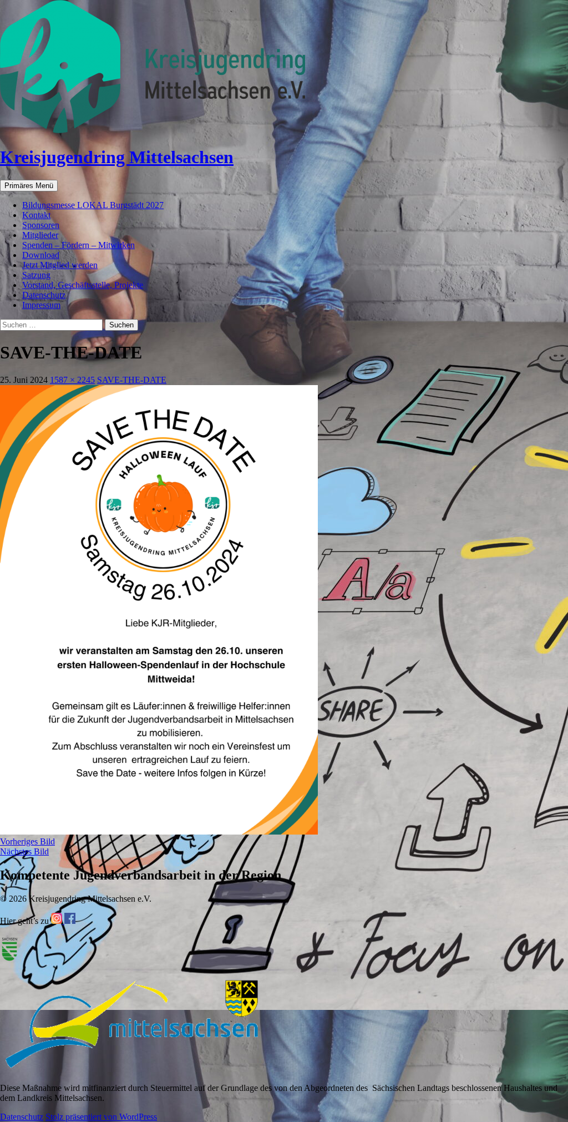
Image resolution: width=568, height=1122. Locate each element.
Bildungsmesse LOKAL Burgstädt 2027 (93, 205)
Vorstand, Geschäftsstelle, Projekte (82, 285)
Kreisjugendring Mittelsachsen (117, 157)
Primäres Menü (28, 185)
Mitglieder (40, 235)
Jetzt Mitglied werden (60, 265)
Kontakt (36, 215)
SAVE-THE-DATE (131, 380)
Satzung (36, 275)
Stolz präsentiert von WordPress (101, 1116)
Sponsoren (40, 225)
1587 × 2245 (72, 380)
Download (40, 255)
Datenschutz (43, 295)
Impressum (41, 305)
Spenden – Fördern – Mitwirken (78, 245)
